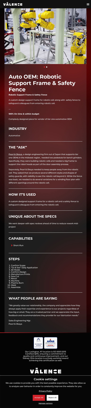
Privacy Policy (45, 391)
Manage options (45, 403)
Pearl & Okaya (15, 154)
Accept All (38, 398)
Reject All (52, 398)
